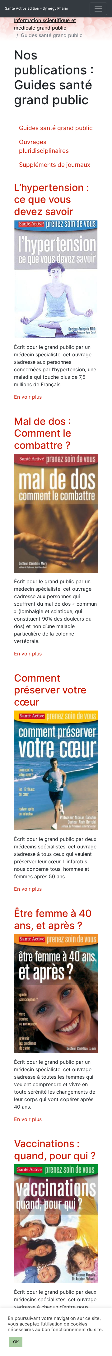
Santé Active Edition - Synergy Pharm (36, 8)
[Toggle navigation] (98, 8)
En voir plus (28, 397)
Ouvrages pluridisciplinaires (44, 146)
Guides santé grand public (56, 128)
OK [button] (16, 1341)
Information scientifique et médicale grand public (45, 24)
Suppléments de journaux (54, 164)
